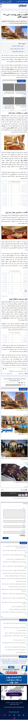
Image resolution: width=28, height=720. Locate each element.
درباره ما (17, 702)
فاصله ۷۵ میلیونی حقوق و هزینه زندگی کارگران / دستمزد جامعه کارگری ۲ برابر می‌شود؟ (14, 590)
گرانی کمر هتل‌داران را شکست (22, 410)
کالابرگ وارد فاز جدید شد (21, 630)
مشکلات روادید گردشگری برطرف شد (21, 482)
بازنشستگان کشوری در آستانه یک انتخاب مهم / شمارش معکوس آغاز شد (14, 643)
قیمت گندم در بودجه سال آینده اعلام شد (21, 106)
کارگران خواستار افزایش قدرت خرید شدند (19, 606)
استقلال (10, 302)
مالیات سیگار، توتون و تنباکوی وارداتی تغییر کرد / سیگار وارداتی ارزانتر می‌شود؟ (14, 555)
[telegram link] (14, 714)
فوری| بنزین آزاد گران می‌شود (21, 581)
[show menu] (1, 5)
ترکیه (23, 365)
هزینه (2, 263)
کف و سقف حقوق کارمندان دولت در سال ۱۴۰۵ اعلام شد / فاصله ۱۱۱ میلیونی (14, 567)
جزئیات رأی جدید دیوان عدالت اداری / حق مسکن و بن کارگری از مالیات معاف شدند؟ (14, 603)
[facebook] (24, 383)
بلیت (3, 357)
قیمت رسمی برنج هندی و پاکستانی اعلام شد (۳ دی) (9, 92)
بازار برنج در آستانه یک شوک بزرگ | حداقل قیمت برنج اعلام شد (20, 93)
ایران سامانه (11, 712)
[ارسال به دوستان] (5, 368)
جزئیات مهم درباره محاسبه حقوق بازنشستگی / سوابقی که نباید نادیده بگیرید (14, 551)
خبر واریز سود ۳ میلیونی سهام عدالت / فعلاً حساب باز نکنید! (15, 633)
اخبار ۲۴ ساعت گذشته (14, 704)
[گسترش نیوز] (22, 5)
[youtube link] (4, 714)
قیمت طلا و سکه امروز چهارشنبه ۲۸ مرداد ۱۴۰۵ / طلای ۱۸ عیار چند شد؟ (15, 624)
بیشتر (2, 616)
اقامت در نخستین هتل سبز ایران (16, 49)
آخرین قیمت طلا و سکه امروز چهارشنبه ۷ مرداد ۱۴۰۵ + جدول (15, 647)
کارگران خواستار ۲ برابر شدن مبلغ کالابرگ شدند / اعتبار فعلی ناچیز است (15, 562)
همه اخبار (8, 702)
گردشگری (22, 379)
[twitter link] (19, 714)
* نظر (24, 508)
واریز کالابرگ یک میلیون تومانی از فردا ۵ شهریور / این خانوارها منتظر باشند (14, 594)
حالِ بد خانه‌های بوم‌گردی (23, 434)
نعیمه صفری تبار (12, 380)
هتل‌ (18, 67)
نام (24, 519)
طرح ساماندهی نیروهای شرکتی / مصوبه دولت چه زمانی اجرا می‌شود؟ (14, 584)
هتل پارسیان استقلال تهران (17, 51)
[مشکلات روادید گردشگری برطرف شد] (14, 472)
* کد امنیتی (23, 530)
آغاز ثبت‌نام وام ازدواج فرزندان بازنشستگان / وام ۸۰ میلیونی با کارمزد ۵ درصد (14, 612)
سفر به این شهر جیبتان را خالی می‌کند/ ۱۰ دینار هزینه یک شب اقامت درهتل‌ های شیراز (14, 458)
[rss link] (23, 714)
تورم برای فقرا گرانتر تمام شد (21, 652)
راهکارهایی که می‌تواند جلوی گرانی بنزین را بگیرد (17, 609)
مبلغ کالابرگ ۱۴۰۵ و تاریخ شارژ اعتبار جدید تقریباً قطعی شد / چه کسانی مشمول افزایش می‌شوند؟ (15, 547)
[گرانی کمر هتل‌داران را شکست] (14, 400)
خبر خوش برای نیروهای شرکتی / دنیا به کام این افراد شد (16, 559)
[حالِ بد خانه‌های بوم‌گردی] (14, 424)
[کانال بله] (13, 679)
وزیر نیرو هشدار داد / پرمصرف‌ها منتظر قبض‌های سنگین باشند (15, 576)
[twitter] (20, 383)
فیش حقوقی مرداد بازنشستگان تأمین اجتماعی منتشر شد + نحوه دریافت (13, 578)
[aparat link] (14, 718)
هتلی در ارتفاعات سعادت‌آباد (17, 46)
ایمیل (24, 524)
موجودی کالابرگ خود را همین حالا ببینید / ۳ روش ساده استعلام (15, 627)
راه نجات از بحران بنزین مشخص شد (19, 640)
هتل (14, 379)
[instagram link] (9, 714)
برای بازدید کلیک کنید (14, 694)
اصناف (17, 379)
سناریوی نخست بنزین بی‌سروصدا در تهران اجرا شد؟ (17, 586)
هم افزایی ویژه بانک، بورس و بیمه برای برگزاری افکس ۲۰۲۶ (15, 649)
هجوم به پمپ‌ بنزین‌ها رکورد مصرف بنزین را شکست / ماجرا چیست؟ (14, 573)
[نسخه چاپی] (3, 368)
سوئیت (14, 328)
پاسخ (26, 495)
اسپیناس (11, 118)
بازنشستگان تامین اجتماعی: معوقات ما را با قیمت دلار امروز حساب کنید (13, 570)
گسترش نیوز (8, 707)
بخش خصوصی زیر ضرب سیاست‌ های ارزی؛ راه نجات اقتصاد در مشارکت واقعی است (9, 107)
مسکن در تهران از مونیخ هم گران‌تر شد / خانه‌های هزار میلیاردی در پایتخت (15, 636)
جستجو (21, 702)
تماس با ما (13, 702)
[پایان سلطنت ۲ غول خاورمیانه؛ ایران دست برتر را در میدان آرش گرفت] (22, 383)
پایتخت (10, 59)
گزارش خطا (23, 490)
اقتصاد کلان (24, 369)
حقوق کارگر (9, 379)
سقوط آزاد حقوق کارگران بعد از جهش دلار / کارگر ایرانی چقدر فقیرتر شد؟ (14, 598)
